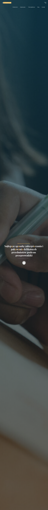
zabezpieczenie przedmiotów (23, 243)
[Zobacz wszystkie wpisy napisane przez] (24, 263)
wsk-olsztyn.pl (6, 2)
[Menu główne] (45, 2)
